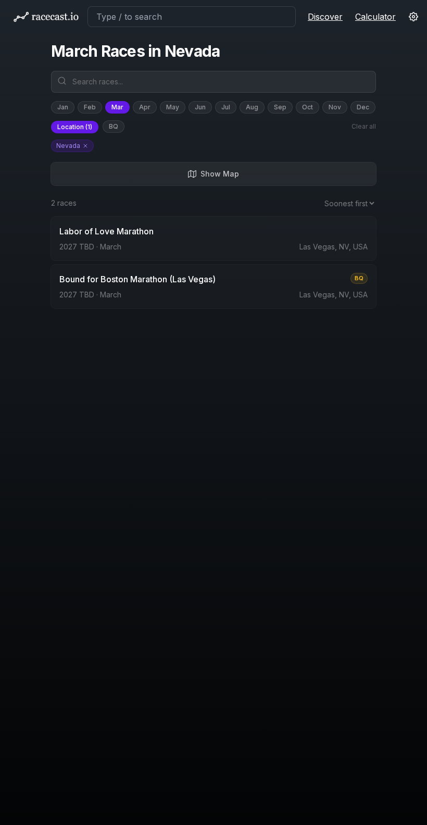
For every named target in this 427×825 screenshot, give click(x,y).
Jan (62, 107)
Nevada (68, 145)
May (172, 107)
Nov (335, 107)
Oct (307, 107)
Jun (200, 107)
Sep (280, 107)
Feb (90, 107)
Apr (144, 107)
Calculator (375, 16)
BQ (113, 126)
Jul (225, 107)
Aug (252, 107)
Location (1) (74, 127)
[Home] (45, 16)
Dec (363, 107)
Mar (117, 107)
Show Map (219, 173)
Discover (325, 16)
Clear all (363, 126)
